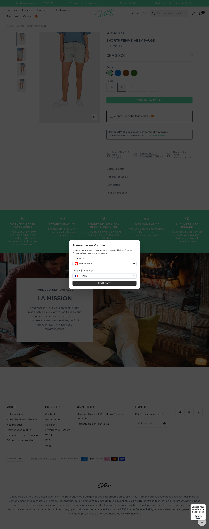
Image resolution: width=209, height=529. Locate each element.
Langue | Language (82, 271)
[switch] (198, 517)
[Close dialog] (137, 242)
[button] (104, 263)
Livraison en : (79, 258)
